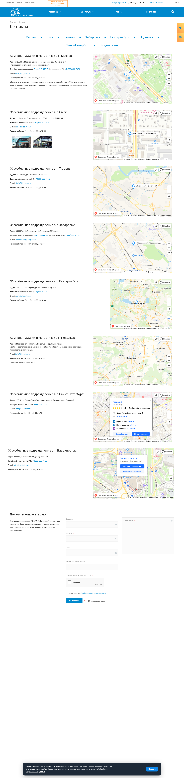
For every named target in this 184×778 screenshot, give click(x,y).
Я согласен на (87, 593)
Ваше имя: (70, 519)
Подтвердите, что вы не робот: (79, 575)
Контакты (151, 12)
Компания (54, 12)
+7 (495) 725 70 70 (41, 69)
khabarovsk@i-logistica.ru (26, 239)
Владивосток (109, 45)
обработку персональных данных (93, 593)
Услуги (88, 12)
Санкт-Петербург (78, 45)
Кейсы (119, 12)
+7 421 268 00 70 (41, 235)
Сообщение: (129, 520)
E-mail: (68, 547)
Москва (31, 37)
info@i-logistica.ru (119, 3)
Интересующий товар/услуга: (76, 561)
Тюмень (69, 37)
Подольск (146, 37)
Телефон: (70, 533)
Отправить (74, 600)
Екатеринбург (120, 37)
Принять (152, 769)
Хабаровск (92, 37)
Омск (50, 37)
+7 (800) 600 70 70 (72, 69)
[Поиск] (171, 11)
